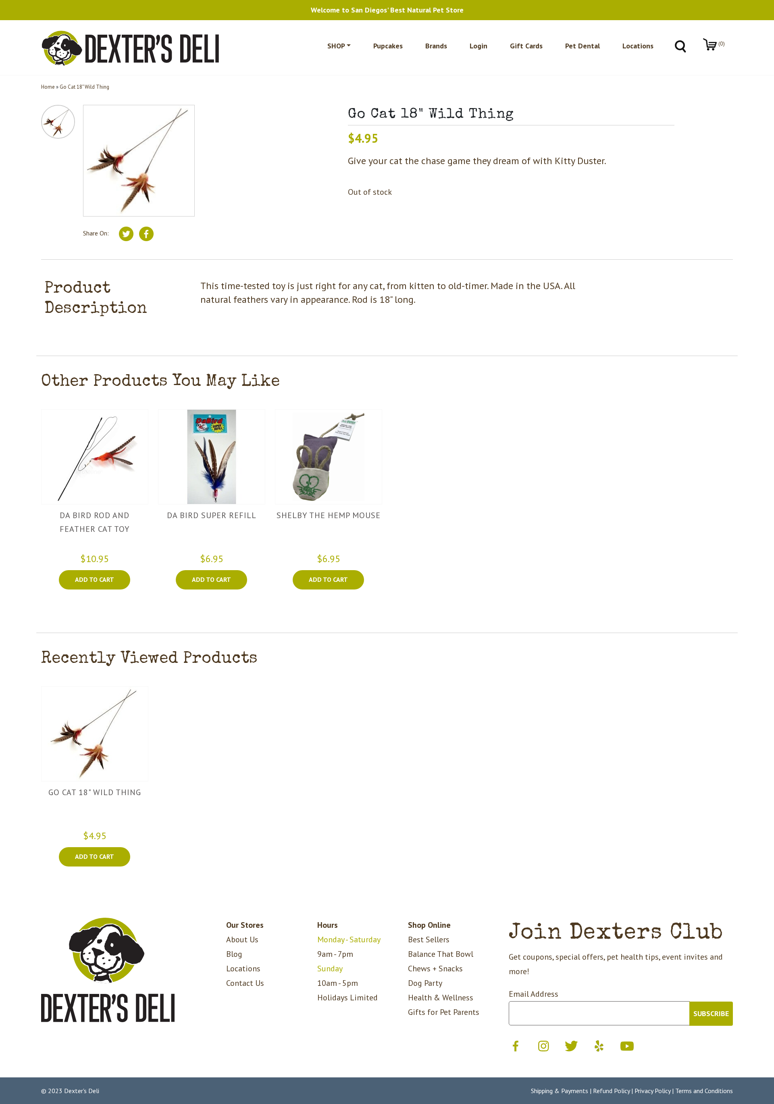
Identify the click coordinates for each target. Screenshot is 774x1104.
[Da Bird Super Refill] (211, 456)
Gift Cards (526, 45)
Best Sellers (428, 939)
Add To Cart (94, 579)
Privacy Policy (652, 1091)
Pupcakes (388, 45)
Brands (436, 45)
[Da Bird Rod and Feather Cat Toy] (95, 456)
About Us (242, 939)
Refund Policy (611, 1091)
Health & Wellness (440, 997)
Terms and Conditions (704, 1091)
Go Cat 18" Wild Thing (84, 86)
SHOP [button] (336, 45)
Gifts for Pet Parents (443, 1012)
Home (48, 86)
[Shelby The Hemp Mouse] (328, 456)
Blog (234, 954)
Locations (637, 45)
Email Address (533, 994)
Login (478, 45)
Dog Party (425, 983)
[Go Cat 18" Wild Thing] (95, 733)
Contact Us (245, 983)
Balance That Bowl (440, 954)
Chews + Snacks (435, 968)
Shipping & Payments (559, 1091)
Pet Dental (582, 45)
